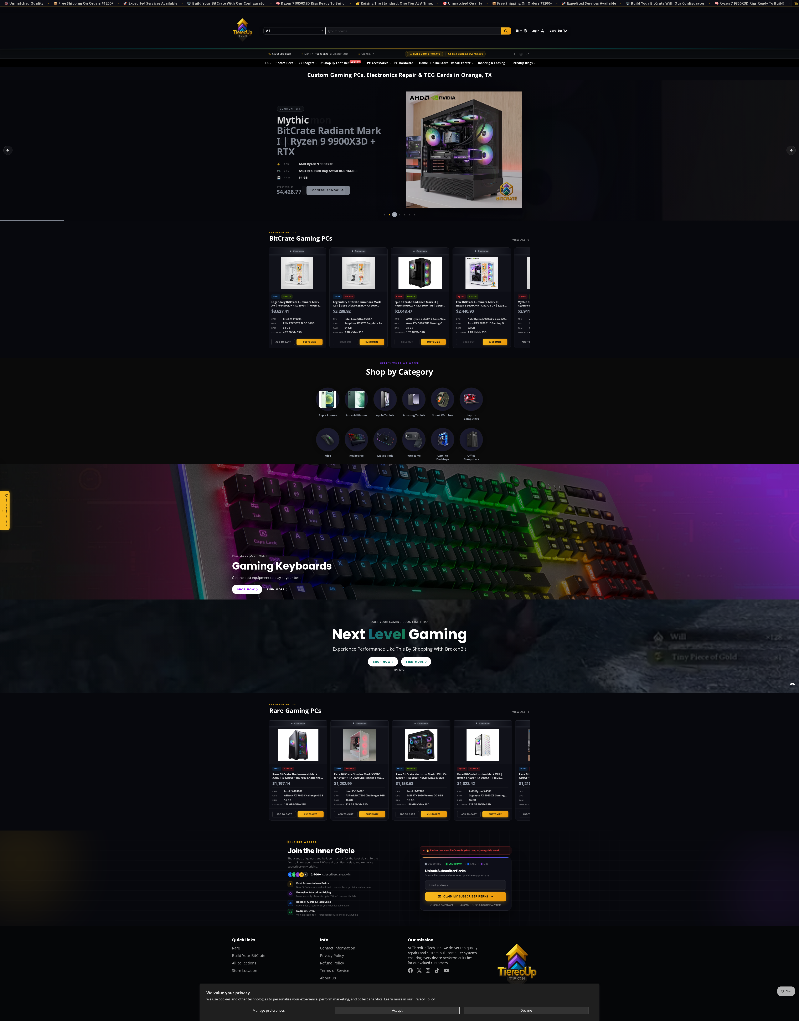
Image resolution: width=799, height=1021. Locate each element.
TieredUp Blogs (522, 63)
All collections (244, 962)
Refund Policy (332, 962)
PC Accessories (377, 63)
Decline (526, 1010)
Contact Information (337, 948)
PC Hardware (403, 63)
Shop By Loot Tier (342, 63)
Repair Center (460, 63)
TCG (266, 63)
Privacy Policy (332, 955)
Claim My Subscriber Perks (465, 896)
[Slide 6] (409, 214)
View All (519, 239)
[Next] (791, 150)
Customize (308, 341)
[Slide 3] (394, 214)
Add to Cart (282, 342)
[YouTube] (446, 970)
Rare (236, 948)
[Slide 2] (389, 214)
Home (423, 63)
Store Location (244, 970)
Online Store (439, 63)
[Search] (506, 31)
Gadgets (308, 63)
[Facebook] (514, 54)
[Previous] (7, 150)
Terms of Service (334, 970)
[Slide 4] (399, 214)
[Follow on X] (419, 970)
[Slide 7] (414, 214)
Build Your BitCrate (426, 54)
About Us (328, 977)
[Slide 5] (404, 214)
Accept (397, 1010)
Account (537, 31)
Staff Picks (285, 63)
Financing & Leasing (490, 63)
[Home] (242, 31)
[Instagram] (521, 54)
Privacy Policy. (424, 999)
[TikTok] (528, 54)
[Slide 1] (384, 214)
